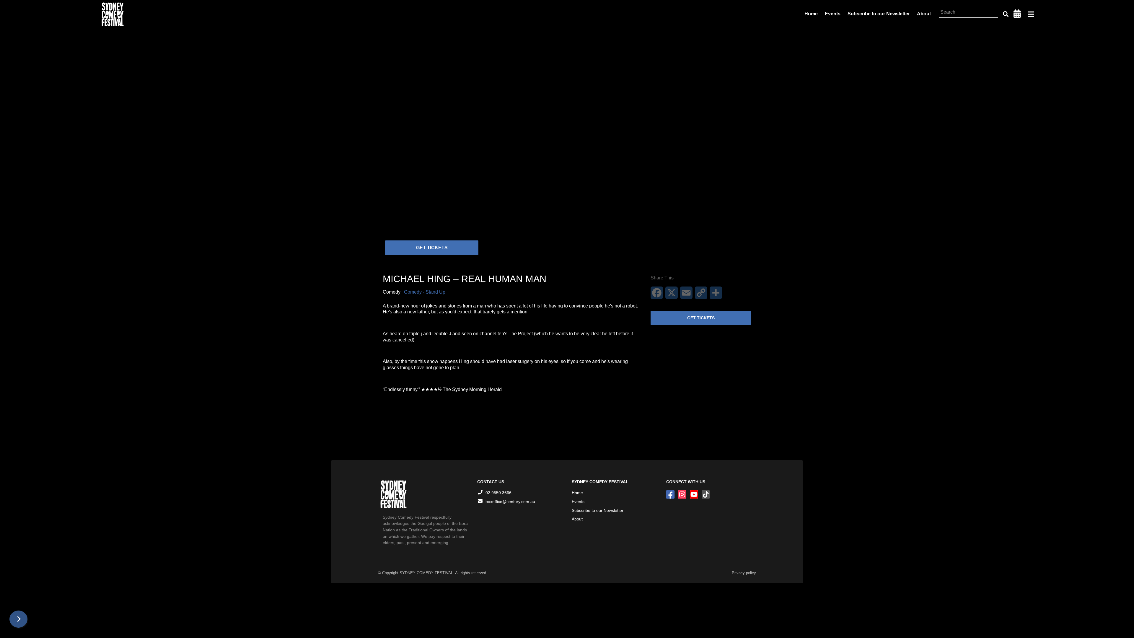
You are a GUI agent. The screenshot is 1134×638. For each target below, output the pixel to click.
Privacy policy (744, 573)
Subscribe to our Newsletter (879, 13)
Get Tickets (432, 247)
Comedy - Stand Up (424, 291)
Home (811, 13)
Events (832, 13)
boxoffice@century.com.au (510, 501)
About (924, 13)
